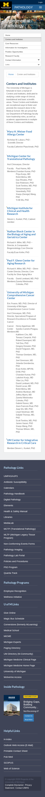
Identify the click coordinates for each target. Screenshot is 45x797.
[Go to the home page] (6, 5)
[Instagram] (26, 2)
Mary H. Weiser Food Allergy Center (19, 133)
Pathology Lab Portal (14, 555)
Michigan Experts (12, 642)
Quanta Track (10, 573)
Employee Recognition (15, 591)
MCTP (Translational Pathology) (20, 529)
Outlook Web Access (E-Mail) (18, 745)
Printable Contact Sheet (16, 751)
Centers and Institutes (14, 39)
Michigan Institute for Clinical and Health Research (20, 210)
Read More (28, 720)
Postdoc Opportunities (14, 52)
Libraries (8, 517)
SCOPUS (8, 763)
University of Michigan (15, 671)
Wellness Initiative (13, 597)
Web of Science (12, 768)
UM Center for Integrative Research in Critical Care (22, 441)
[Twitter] (21, 2)
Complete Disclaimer (14, 785)
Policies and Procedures (16, 561)
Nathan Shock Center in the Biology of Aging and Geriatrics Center (21, 234)
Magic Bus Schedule (14, 618)
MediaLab (9, 523)
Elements (8, 505)
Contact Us (28, 716)
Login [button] (41, 2)
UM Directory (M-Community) (18, 654)
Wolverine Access (13, 677)
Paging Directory (12, 648)
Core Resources (11, 43)
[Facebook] (16, 2)
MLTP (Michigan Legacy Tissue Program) (19, 536)
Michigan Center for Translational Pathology (21, 157)
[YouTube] (30, 2)
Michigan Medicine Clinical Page (20, 659)
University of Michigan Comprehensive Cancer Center (20, 295)
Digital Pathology (12, 499)
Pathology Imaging (13, 549)
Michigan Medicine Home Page (19, 665)
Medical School (11, 630)
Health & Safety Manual (15, 511)
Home (7, 35)
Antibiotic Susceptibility (15, 482)
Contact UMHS (22, 788)
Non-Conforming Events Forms (19, 544)
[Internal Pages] (34, 2)
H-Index (8, 739)
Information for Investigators (16, 48)
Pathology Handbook (14, 493)
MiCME (7, 636)
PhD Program (10, 567)
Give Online (10, 613)
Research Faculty (12, 56)
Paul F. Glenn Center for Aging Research (21, 262)
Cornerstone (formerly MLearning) (21, 624)
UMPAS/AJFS (11, 476)
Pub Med (8, 757)
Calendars (9, 488)
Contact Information (13, 60)
